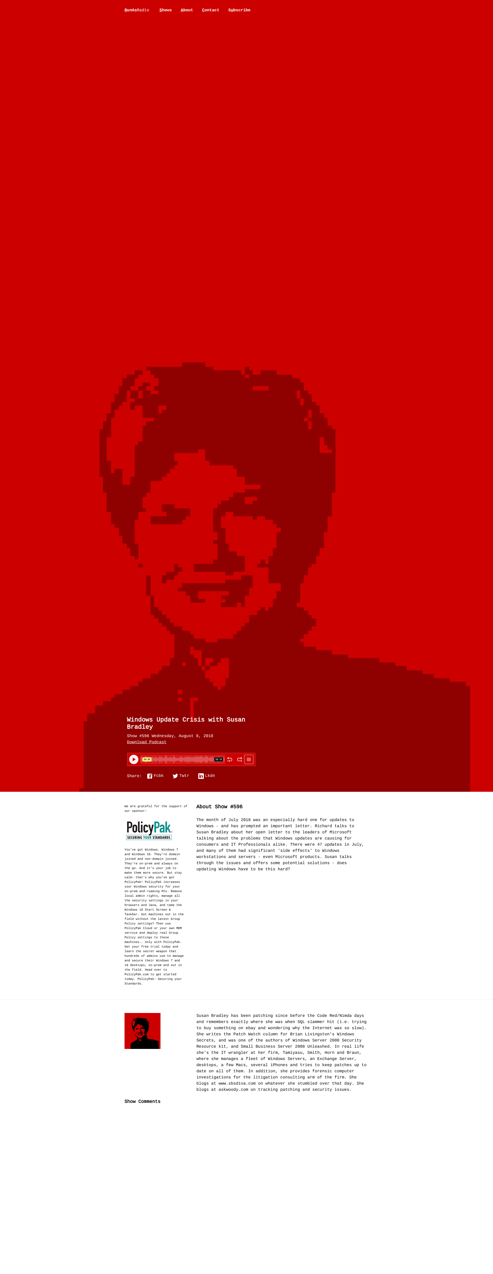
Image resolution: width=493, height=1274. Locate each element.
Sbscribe (239, 10)
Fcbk (159, 776)
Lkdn (210, 776)
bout (187, 10)
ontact (210, 10)
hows (165, 10)
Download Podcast (147, 742)
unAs (137, 10)
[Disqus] (246, 1194)
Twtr (184, 776)
